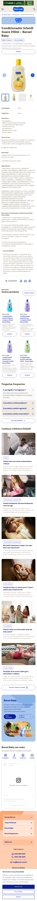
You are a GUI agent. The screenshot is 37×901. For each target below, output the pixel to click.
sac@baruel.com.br (20, 862)
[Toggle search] (34, 9)
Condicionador (15, 14)
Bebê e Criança (6, 40)
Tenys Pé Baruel (10, 822)
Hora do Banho (19, 40)
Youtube (32, 758)
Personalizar (18, 891)
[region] (18, 885)
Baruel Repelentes (11, 833)
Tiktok (14, 758)
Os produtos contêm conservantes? (16, 414)
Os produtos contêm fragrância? (15, 408)
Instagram (5, 758)
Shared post (16, 805)
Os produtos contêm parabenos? (15, 403)
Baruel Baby (7, 14)
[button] (33, 75)
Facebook (23, 758)
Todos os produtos (22, 716)
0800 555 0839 (19, 854)
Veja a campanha (8, 716)
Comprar (18, 51)
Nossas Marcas (10, 817)
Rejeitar (18, 897)
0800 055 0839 (19, 857)
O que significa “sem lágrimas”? (14, 390)
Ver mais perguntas (17, 420)
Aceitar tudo (18, 886)
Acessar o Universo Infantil (17, 687)
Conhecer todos (29, 293)
